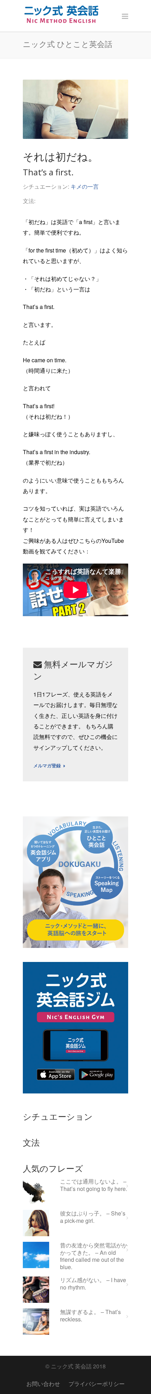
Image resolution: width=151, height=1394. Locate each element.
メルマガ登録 (47, 765)
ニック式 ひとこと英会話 (67, 44)
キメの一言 (85, 186)
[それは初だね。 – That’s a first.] (75, 109)
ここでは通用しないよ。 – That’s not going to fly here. (93, 1185)
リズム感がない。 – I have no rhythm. (93, 1284)
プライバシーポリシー (96, 1384)
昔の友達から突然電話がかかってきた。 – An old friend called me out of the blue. (93, 1256)
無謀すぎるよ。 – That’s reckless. (90, 1315)
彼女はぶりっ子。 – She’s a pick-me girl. (92, 1217)
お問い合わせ (43, 1384)
